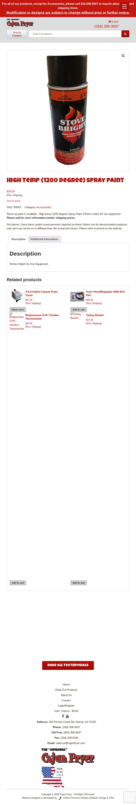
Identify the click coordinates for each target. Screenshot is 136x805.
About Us (66, 695)
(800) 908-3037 (72, 732)
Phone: (57, 727)
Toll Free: (57, 732)
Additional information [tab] (44, 239)
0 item (115, 21)
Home (66, 684)
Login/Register (66, 705)
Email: (51, 743)
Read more (18, 309)
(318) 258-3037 (106, 26)
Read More (50, 648)
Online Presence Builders (75, 798)
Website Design (98, 798)
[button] (123, 56)
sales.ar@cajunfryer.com (70, 743)
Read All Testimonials (68, 665)
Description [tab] (18, 239)
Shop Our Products (66, 689)
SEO (111, 798)
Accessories (43, 207)
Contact (66, 700)
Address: (42, 721)
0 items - (69, 710)
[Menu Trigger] (124, 6)
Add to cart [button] (79, 309)
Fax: (57, 737)
